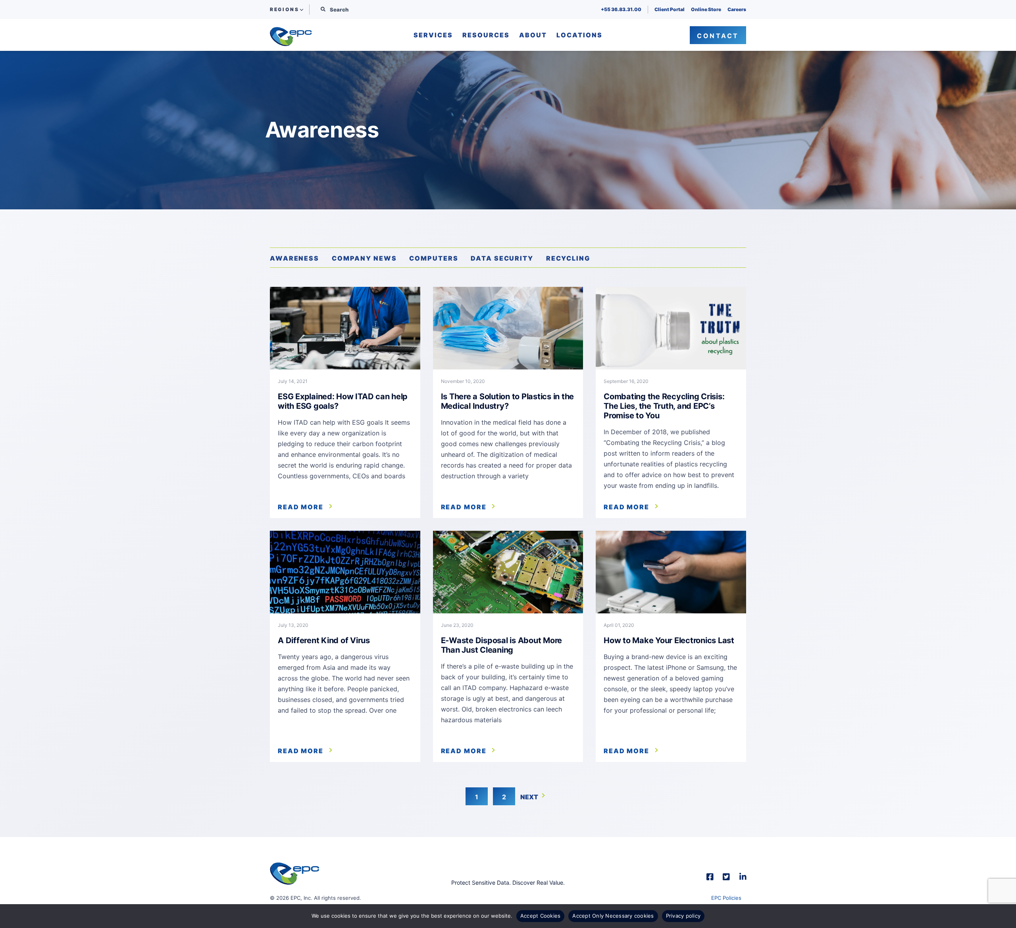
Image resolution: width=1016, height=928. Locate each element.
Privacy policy (683, 916)
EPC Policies (726, 898)
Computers (433, 258)
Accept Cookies (540, 916)
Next (529, 797)
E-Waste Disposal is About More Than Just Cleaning (501, 645)
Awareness (294, 258)
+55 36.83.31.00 (621, 9)
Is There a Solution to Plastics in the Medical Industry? (507, 401)
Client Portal (669, 9)
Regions (284, 9)
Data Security (502, 258)
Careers (736, 9)
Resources (486, 35)
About (533, 35)
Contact (718, 36)
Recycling (568, 258)
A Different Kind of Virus (324, 640)
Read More (300, 507)
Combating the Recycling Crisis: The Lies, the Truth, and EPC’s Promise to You (664, 406)
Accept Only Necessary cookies (613, 916)
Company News (364, 258)
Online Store (706, 9)
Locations (579, 35)
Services (433, 35)
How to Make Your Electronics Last (669, 640)
